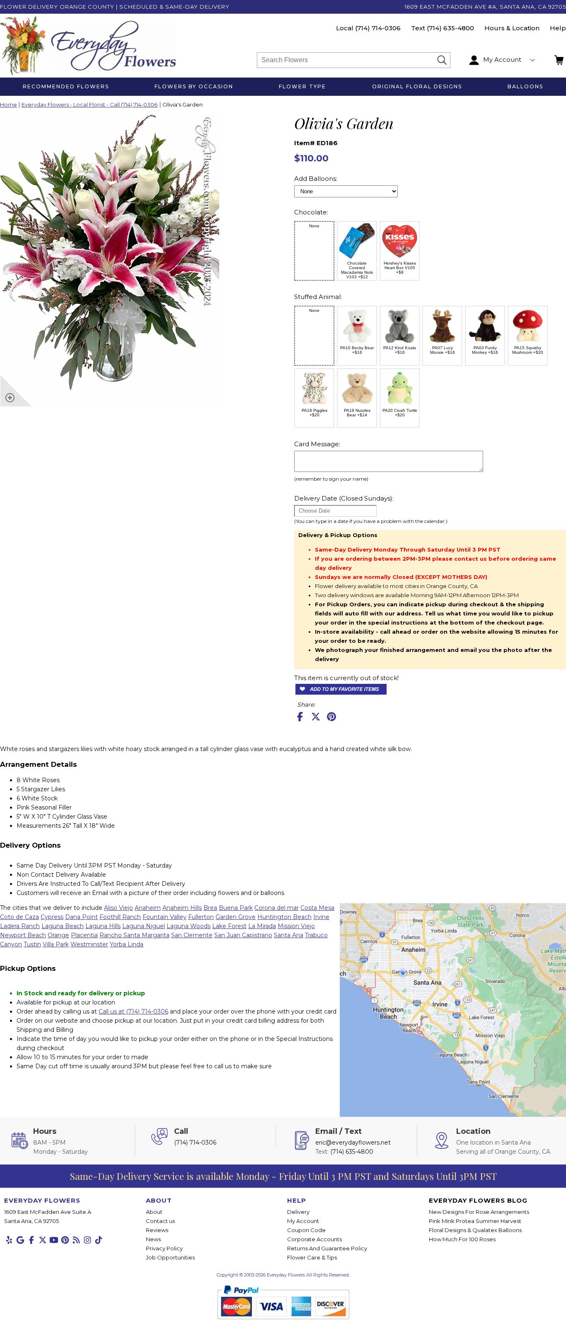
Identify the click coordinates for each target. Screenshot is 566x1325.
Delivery (298, 1211)
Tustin (32, 944)
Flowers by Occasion (194, 86)
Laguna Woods (188, 926)
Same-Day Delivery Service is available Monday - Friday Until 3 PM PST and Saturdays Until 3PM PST (283, 1175)
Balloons (525, 86)
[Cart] (560, 60)
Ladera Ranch (20, 926)
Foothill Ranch (120, 917)
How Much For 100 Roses (462, 1239)
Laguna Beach (62, 926)
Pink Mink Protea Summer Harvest (475, 1221)
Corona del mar (276, 908)
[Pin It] (331, 716)
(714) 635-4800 (450, 28)
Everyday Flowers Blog (478, 1200)
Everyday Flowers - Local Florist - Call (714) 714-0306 (89, 105)
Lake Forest (229, 926)
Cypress (52, 917)
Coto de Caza (19, 917)
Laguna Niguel (143, 926)
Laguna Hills (103, 926)
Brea (210, 908)
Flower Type (302, 86)
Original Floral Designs (417, 86)
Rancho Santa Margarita (134, 935)
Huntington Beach (284, 917)
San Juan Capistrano (243, 935)
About (154, 1211)
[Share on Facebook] (300, 716)
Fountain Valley (164, 917)
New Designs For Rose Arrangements (479, 1211)
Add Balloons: (315, 178)
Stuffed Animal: (318, 297)
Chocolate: (311, 212)
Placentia (84, 935)
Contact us (160, 1221)
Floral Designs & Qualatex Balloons (475, 1230)
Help (558, 28)
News (153, 1239)
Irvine (321, 917)
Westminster (89, 944)
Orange (58, 935)
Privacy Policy (164, 1248)
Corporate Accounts (314, 1239)
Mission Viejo (296, 926)
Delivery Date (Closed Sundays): (344, 498)
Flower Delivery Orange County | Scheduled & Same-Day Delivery (115, 6)
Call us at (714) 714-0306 (133, 1011)
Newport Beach (23, 935)
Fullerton (201, 917)
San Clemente (192, 935)
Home (8, 105)
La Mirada (262, 926)
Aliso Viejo (118, 908)
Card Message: (317, 444)
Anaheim (148, 908)
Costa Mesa (317, 908)
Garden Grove (235, 917)
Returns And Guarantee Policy (327, 1248)
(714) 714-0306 (378, 28)
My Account (303, 1221)
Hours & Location (511, 28)
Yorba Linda (126, 944)
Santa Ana (288, 935)
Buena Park (236, 908)
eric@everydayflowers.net (353, 1142)
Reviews (157, 1230)
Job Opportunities (170, 1257)
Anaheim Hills (182, 908)
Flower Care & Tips (312, 1257)
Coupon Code (306, 1230)
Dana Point (81, 917)
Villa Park (56, 944)
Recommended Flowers (66, 86)
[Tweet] (316, 716)
